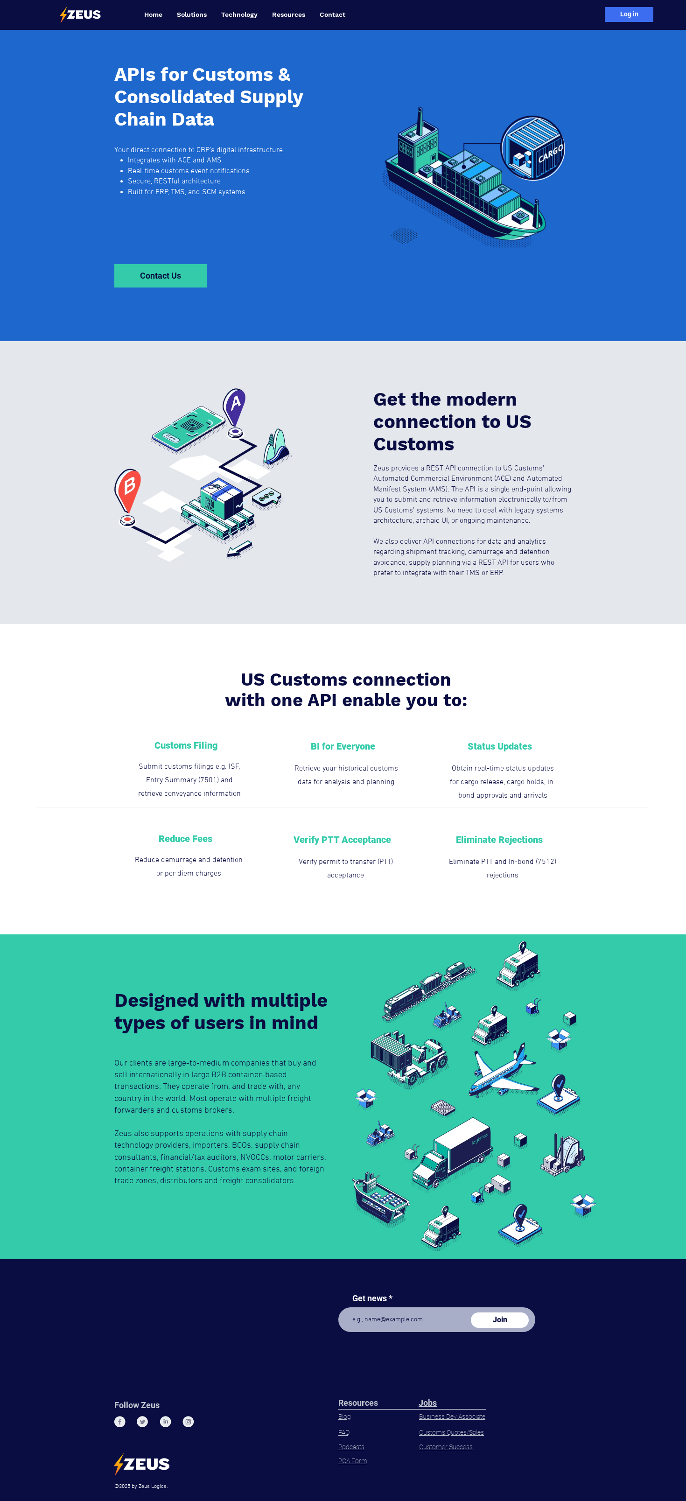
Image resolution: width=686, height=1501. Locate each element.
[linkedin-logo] (165, 1422)
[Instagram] (188, 1422)
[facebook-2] (120, 1422)
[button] (191, 14)
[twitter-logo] (142, 1422)
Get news (369, 1298)
